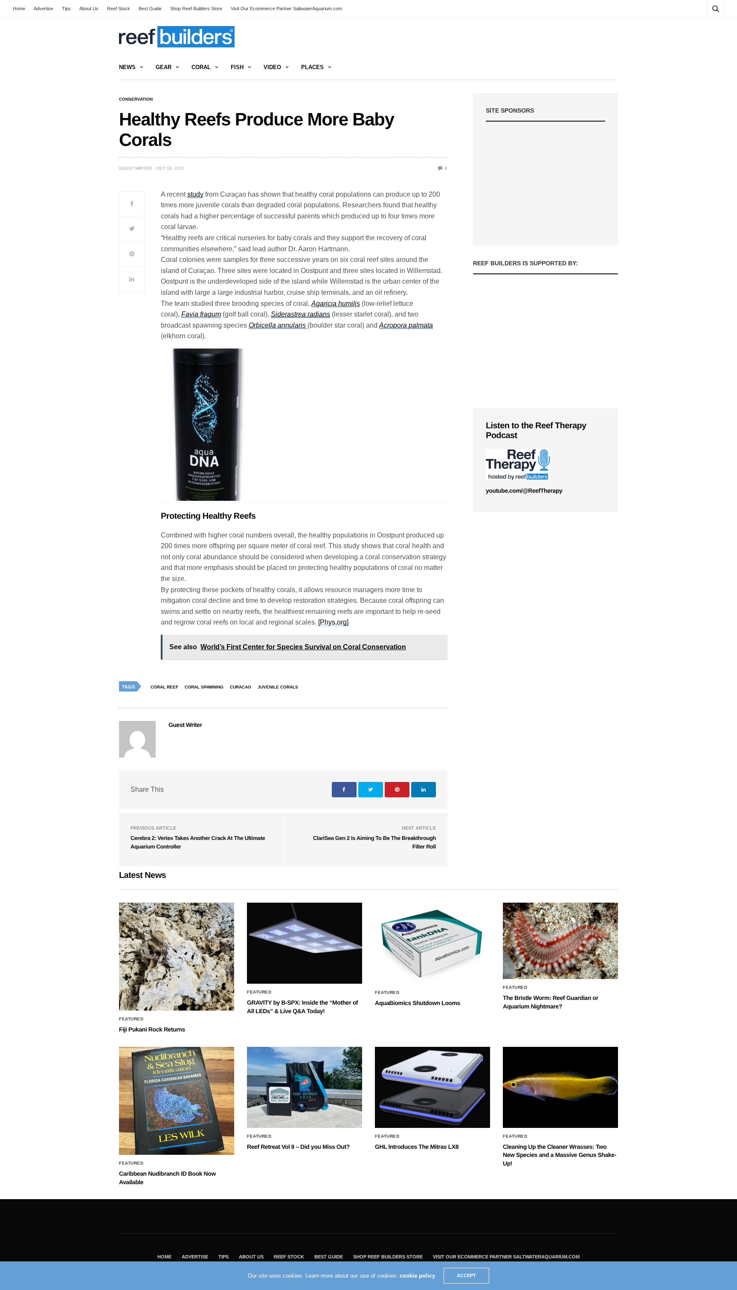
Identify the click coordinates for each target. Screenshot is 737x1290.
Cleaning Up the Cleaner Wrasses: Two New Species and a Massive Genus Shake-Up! (559, 1155)
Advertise (43, 8)
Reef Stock (118, 8)
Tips (66, 8)
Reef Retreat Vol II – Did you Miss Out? (298, 1146)
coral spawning (204, 687)
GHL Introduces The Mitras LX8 (416, 1146)
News (127, 67)
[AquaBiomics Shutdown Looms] (432, 943)
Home (19, 8)
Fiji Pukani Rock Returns (152, 1029)
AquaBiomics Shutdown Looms (417, 1002)
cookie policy (417, 1276)
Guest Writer (135, 168)
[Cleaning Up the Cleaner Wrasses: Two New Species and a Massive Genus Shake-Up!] (560, 1087)
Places (312, 67)
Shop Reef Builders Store (196, 8)
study (195, 194)
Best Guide (150, 8)
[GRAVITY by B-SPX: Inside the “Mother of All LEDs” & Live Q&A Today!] (304, 943)
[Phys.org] (333, 622)
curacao (240, 687)
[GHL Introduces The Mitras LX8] (432, 1087)
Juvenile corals (278, 687)
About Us (89, 8)
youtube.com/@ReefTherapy (524, 490)
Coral (201, 67)
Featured (131, 1019)
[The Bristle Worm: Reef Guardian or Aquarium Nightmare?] (560, 941)
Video (272, 67)
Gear (163, 67)
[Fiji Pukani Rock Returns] (176, 957)
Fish (237, 67)
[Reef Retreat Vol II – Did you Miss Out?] (304, 1087)
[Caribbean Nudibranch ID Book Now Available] (176, 1101)
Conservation (136, 99)
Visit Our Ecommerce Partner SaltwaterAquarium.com (286, 8)
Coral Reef (164, 687)
